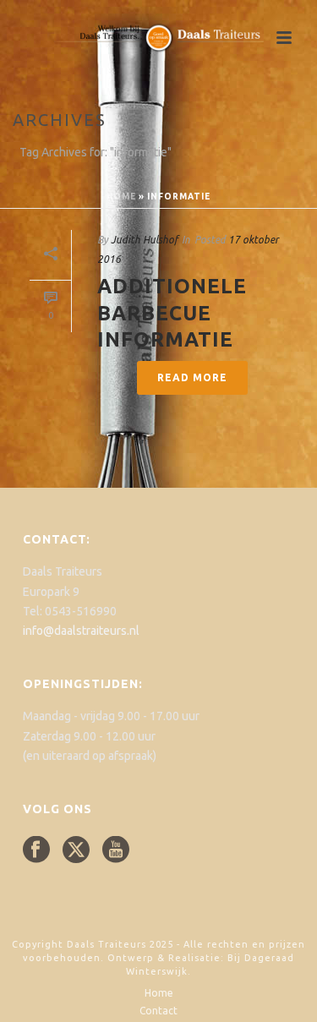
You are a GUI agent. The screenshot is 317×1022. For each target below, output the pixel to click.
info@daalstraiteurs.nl (81, 630)
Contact (158, 1010)
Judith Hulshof (144, 239)
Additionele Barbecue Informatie (172, 312)
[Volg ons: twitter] (76, 850)
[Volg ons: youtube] (115, 850)
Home (121, 196)
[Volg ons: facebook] (36, 850)
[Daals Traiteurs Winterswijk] (159, 38)
